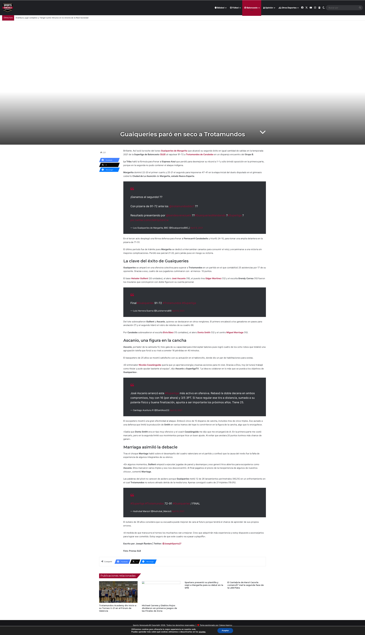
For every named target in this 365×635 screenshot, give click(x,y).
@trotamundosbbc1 (181, 206)
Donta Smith (203, 332)
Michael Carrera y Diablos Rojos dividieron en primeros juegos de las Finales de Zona (159, 608)
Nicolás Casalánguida (150, 365)
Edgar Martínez (213, 278)
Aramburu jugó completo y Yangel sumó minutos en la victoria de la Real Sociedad (52, 18)
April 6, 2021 (196, 227)
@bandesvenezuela (178, 215)
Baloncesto (252, 7)
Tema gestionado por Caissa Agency (216, 625)
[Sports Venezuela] (7, 7)
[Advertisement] (182, 42)
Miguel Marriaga (234, 332)
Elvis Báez (168, 332)
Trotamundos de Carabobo (199, 154)
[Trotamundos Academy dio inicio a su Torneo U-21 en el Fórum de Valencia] (118, 592)
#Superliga (235, 215)
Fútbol (235, 7)
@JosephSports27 (171, 543)
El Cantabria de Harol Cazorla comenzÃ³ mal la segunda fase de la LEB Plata (245, 585)
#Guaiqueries (145, 303)
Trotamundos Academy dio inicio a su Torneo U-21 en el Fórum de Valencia (117, 608)
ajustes (202, 632)
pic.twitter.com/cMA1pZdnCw (149, 220)
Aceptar (225, 630)
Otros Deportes (289, 7)
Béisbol (220, 7)
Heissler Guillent (139, 278)
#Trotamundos (172, 303)
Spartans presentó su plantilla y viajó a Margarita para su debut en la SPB (204, 585)
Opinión (269, 7)
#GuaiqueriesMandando (210, 215)
